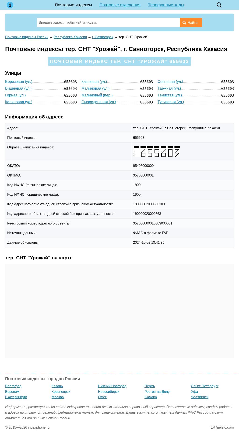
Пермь (149, 386)
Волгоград (13, 386)
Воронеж (12, 392)
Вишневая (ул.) (18, 88)
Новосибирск (108, 392)
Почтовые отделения (120, 5)
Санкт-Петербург (204, 386)
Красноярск (61, 392)
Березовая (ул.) (18, 82)
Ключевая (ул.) (94, 82)
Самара (150, 397)
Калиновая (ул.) (18, 102)
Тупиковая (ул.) (171, 102)
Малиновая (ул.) (95, 88)
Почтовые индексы (73, 5)
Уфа (194, 392)
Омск (102, 397)
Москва (58, 397)
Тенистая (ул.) (170, 95)
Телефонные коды (166, 5)
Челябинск (199, 397)
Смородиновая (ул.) (98, 102)
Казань (57, 386)
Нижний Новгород (112, 386)
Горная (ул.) (15, 95)
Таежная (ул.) (169, 88)
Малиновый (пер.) (96, 95)
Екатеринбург (16, 397)
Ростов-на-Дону (157, 392)
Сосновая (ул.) (170, 82)
